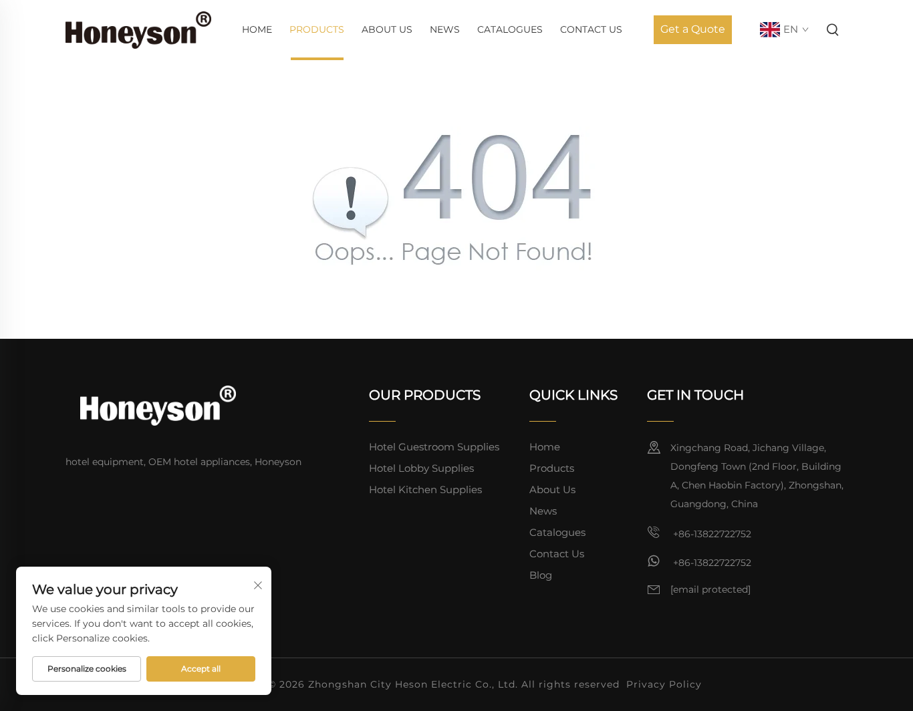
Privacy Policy (664, 684)
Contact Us (591, 29)
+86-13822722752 (710, 534)
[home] (138, 29)
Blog (540, 575)
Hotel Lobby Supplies (421, 468)
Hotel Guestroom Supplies (434, 446)
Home (257, 29)
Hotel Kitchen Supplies (425, 489)
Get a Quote (692, 29)
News (445, 29)
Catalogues (510, 29)
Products (316, 29)
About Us (387, 29)
